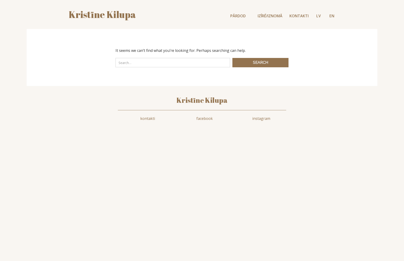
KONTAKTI (299, 15)
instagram (261, 118)
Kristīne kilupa (102, 14)
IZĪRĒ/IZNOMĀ (270, 15)
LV (318, 15)
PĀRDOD (238, 15)
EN (332, 15)
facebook (204, 118)
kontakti (147, 118)
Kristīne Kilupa (202, 100)
